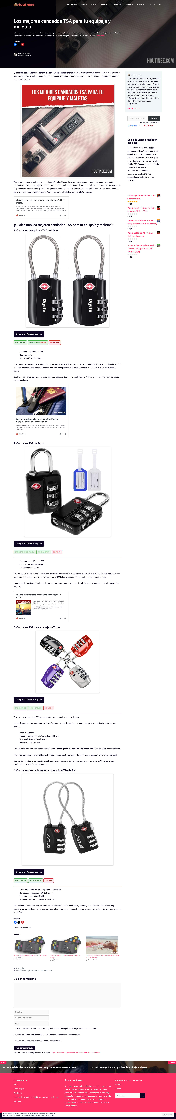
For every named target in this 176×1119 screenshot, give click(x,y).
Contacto (18, 1093)
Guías (92, 4)
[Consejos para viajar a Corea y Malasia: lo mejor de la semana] (67, 945)
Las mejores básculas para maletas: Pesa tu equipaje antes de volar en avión (39, 1067)
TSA (50, 971)
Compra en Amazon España (29, 334)
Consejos (128, 4)
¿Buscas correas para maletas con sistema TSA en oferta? (30, 955)
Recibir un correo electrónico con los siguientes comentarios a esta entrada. (47, 1035)
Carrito (118, 1084)
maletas (37, 971)
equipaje (30, 971)
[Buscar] (142, 1095)
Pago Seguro (19, 1089)
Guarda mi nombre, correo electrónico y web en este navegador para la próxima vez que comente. (57, 1028)
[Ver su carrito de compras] (150, 4)
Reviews (116, 4)
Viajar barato (104, 4)
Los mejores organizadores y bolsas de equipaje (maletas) (118, 1067)
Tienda (83, 4)
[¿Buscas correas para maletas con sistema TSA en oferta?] (31, 945)
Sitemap (17, 1101)
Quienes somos (20, 1080)
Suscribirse (154, 118)
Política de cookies (49, 1115)
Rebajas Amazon (72, 4)
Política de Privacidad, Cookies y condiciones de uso (36, 1097)
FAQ (15, 1084)
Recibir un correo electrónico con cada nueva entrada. (38, 1041)
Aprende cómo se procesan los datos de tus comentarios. (76, 1053)
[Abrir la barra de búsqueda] (155, 4)
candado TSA (21, 971)
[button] (159, 4)
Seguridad (44, 971)
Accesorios (140, 4)
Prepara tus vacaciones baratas (128, 1080)
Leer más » (101, 36)
